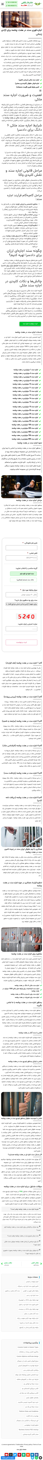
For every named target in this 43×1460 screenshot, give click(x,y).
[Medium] (24, 1455)
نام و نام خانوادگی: (30, 543)
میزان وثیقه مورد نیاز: (28, 590)
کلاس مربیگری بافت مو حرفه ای (29, 1393)
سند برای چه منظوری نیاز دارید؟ (26, 600)
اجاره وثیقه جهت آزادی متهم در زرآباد (27, 1318)
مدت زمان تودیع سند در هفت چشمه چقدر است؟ (22, 1236)
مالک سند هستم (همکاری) (25, 580)
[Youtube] (6, 1455)
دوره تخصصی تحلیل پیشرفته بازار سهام (26, 1375)
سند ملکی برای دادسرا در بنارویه (29, 1323)
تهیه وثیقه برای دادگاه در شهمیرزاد (28, 1300)
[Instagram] (11, 1455)
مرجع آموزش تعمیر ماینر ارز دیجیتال (27, 1361)
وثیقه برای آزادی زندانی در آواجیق (28, 1328)
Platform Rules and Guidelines (28, 1411)
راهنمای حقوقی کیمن (32, 1398)
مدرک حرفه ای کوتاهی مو (31, 1384)
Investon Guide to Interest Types (28, 1347)
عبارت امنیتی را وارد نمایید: (27, 624)
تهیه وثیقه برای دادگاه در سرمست (28, 1309)
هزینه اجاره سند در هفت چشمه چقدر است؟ (24, 1209)
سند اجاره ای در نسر (32, 1295)
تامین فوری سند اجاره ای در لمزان (28, 1305)
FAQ (21, 1191)
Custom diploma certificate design (27, 1356)
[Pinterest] (19, 1455)
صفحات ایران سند (21, 1449)
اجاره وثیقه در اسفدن (32, 1282)
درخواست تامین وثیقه (8, 1458)
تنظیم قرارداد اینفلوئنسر (31, 1425)
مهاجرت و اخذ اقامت (32, 1416)
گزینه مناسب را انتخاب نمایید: (26, 568)
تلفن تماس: (32, 553)
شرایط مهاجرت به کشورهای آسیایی (28, 1366)
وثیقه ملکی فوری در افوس (30, 1291)
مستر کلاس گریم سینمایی (30, 1434)
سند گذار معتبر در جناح (31, 1314)
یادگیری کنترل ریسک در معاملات (28, 1352)
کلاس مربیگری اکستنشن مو (30, 1389)
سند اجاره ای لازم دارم (27, 574)
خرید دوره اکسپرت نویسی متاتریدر (28, 1402)
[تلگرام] (32, 1457)
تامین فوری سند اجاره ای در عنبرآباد (28, 1286)
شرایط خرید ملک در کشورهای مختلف (27, 1379)
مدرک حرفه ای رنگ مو (31, 1407)
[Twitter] (15, 1455)
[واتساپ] (36, 1457)
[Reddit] (28, 1455)
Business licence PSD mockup (28, 1430)
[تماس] (40, 1457)
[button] (2, 4)
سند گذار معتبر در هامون (12, 1291)
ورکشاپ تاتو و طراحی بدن (30, 1370)
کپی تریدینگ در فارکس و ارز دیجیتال (27, 1421)
